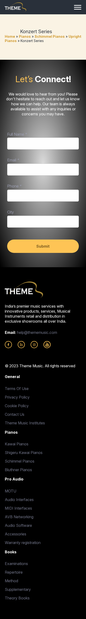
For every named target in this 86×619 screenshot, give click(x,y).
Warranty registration (23, 542)
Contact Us (14, 414)
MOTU (10, 491)
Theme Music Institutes (25, 423)
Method (11, 581)
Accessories (15, 534)
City (10, 212)
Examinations (16, 564)
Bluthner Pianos (18, 470)
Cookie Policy (17, 406)
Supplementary (18, 589)
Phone (14, 186)
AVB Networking (19, 517)
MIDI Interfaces (18, 508)
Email (13, 160)
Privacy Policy (17, 397)
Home (10, 36)
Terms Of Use (17, 388)
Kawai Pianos (16, 444)
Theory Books (17, 598)
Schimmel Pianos (50, 36)
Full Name (17, 134)
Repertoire (14, 572)
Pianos (25, 36)
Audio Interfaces (19, 500)
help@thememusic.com (37, 332)
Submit (43, 246)
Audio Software (18, 525)
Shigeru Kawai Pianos (24, 452)
